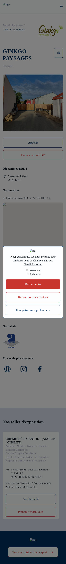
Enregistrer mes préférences (33, 310)
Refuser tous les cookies (33, 297)
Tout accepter (33, 284)
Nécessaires (35, 270)
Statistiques (35, 274)
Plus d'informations (33, 264)
